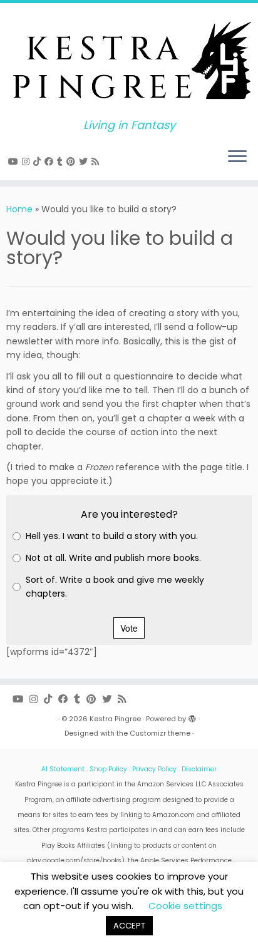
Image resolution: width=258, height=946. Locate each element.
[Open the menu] (237, 157)
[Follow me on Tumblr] (61, 161)
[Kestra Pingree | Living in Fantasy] (129, 61)
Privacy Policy (154, 769)
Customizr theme (160, 733)
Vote (129, 628)
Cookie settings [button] (185, 905)
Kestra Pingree (115, 719)
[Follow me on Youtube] (15, 161)
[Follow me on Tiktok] (38, 161)
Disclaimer (199, 769)
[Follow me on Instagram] (27, 161)
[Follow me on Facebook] (50, 161)
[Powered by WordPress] (192, 716)
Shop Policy (108, 769)
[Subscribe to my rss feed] (97, 161)
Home (19, 209)
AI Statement (63, 769)
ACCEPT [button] (129, 926)
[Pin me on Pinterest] (72, 161)
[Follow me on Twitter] (85, 161)
